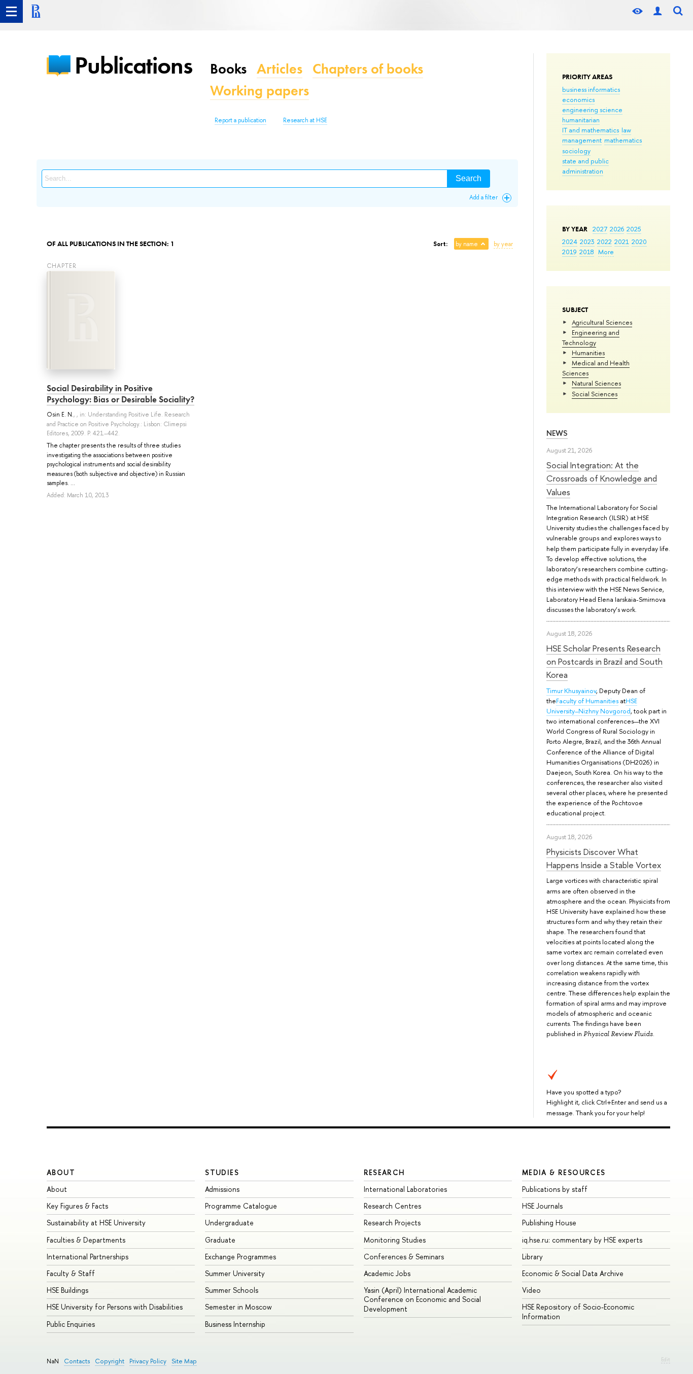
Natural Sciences (596, 383)
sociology (576, 150)
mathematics (623, 140)
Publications (133, 65)
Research (384, 1172)
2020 (639, 241)
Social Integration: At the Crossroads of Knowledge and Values (601, 478)
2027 (600, 228)
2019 (569, 251)
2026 (617, 228)
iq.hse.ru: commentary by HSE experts (582, 1240)
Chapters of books (368, 69)
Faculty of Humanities (587, 700)
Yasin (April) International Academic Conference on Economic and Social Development (422, 1299)
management (582, 140)
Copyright (109, 1361)
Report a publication (240, 120)
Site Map (184, 1361)
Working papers (259, 90)
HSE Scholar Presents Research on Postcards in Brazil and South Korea (604, 661)
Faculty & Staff (71, 1273)
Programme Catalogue (241, 1206)
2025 (634, 228)
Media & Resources (564, 1172)
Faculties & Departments (86, 1240)
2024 (569, 241)
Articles (279, 69)
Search (468, 178)
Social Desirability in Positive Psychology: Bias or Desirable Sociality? (120, 394)
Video (531, 1290)
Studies (222, 1172)
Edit (665, 1359)
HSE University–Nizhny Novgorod (591, 705)
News (557, 433)
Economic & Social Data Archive (572, 1273)
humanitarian (581, 119)
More (606, 251)
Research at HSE (305, 120)
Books (228, 69)
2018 (586, 251)
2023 (587, 241)
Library (532, 1256)
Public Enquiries (71, 1324)
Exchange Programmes (240, 1256)
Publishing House (549, 1222)
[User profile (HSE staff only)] (657, 11)
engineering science (592, 109)
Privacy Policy (147, 1361)
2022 (604, 241)
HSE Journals (542, 1206)
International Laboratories (405, 1189)
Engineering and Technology (590, 337)
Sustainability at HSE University (96, 1222)
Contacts (77, 1361)
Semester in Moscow (238, 1307)
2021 (621, 241)
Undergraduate (229, 1222)
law (626, 129)
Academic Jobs (387, 1273)
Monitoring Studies (395, 1240)
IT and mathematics (590, 129)
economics (578, 99)
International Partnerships (87, 1256)
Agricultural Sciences (602, 322)
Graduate (220, 1240)
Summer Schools (231, 1290)
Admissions (222, 1189)
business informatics (591, 89)
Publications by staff (554, 1189)
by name (467, 244)
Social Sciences (594, 393)
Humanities (588, 352)
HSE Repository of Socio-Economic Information (578, 1311)
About (61, 1172)
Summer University (235, 1273)
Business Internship (235, 1324)
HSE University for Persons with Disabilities (115, 1307)
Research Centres (392, 1206)
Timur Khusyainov (571, 690)
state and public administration (585, 166)
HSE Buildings (67, 1290)
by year (503, 244)
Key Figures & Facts (77, 1206)
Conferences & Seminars (404, 1256)
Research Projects (392, 1222)
